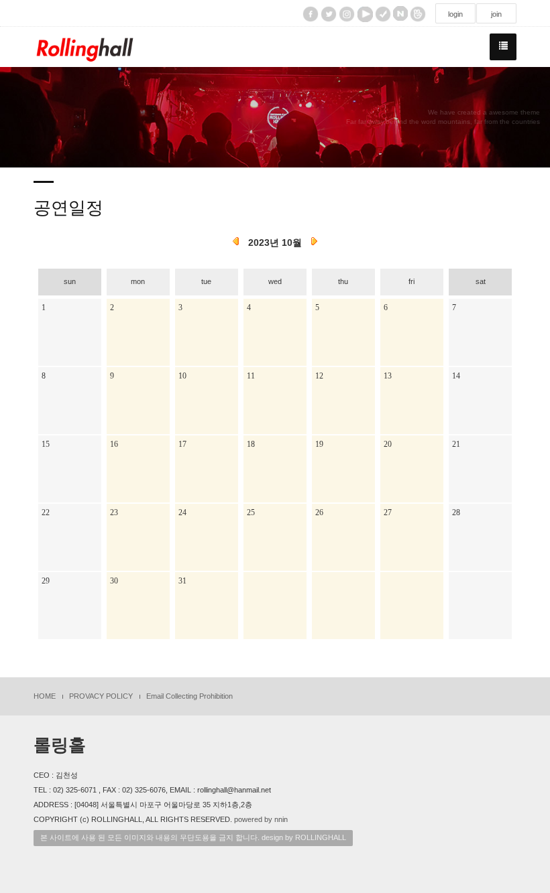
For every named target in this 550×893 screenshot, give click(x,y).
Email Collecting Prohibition (189, 696)
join (496, 14)
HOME (45, 696)
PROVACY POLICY (101, 696)
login (455, 14)
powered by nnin (261, 819)
